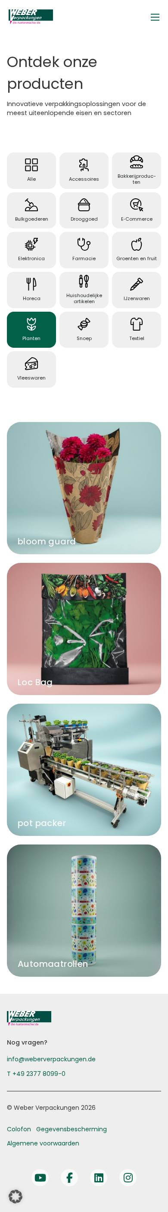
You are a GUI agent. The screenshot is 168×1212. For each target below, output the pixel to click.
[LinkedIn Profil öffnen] (98, 1177)
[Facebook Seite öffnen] (69, 1177)
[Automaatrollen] (84, 910)
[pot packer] (84, 770)
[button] (15, 1196)
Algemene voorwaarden (43, 1143)
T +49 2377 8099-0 (36, 1073)
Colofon (19, 1129)
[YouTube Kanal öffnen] (40, 1177)
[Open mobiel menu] (155, 17)
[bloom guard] (84, 488)
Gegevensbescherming (71, 1129)
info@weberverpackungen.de (51, 1059)
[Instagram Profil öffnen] (128, 1177)
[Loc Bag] (84, 629)
